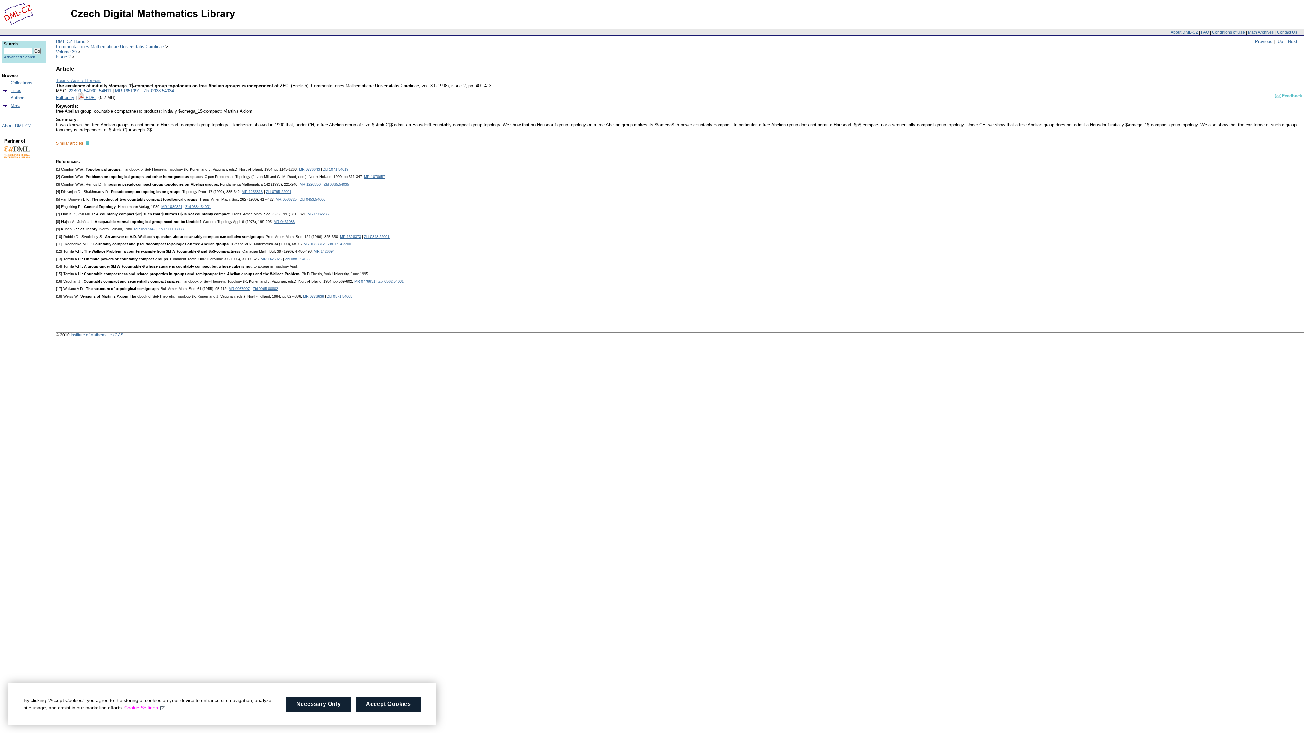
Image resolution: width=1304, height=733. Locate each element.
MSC (15, 105)
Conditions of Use (1228, 32)
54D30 (90, 90)
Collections (21, 83)
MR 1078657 (374, 177)
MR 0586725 (286, 199)
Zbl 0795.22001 (278, 192)
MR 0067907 (239, 289)
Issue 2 (63, 56)
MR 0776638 (313, 296)
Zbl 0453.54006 (312, 199)
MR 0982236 (318, 214)
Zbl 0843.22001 (377, 236)
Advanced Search (19, 57)
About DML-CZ (1184, 32)
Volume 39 (66, 51)
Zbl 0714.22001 (340, 244)
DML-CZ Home (70, 41)
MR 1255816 (252, 192)
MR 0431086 (284, 222)
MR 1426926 (271, 259)
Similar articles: (70, 143)
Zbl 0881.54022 (297, 259)
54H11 (105, 90)
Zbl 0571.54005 (339, 296)
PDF (91, 97)
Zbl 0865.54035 (336, 184)
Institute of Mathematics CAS (97, 335)
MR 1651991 (127, 90)
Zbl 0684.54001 (198, 207)
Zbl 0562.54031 (391, 281)
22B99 (75, 90)
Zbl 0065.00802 (265, 289)
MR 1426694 (324, 251)
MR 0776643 (309, 169)
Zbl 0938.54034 (159, 90)
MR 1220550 (310, 184)
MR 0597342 (144, 229)
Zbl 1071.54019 (335, 169)
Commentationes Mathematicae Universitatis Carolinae (110, 46)
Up (1280, 41)
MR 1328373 (350, 236)
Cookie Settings (141, 707)
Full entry (65, 97)
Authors (18, 97)
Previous (1263, 41)
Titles (16, 90)
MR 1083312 (314, 244)
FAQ (1205, 32)
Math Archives (1261, 32)
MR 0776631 (364, 281)
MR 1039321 (171, 207)
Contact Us (1287, 32)
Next (1292, 41)
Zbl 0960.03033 (171, 229)
